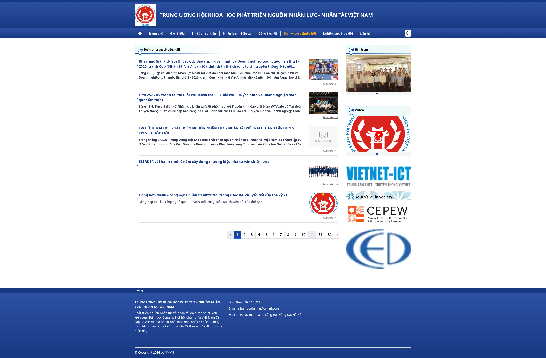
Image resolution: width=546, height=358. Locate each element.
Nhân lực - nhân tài (237, 33)
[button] (377, 93)
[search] (408, 33)
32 (330, 234)
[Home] (145, 15)
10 (303, 234)
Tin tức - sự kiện (204, 33)
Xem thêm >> (330, 84)
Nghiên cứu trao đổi (338, 33)
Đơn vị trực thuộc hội (300, 33)
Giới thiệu (177, 33)
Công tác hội (267, 33)
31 (320, 234)
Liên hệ (365, 33)
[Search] (408, 33)
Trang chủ (156, 33)
